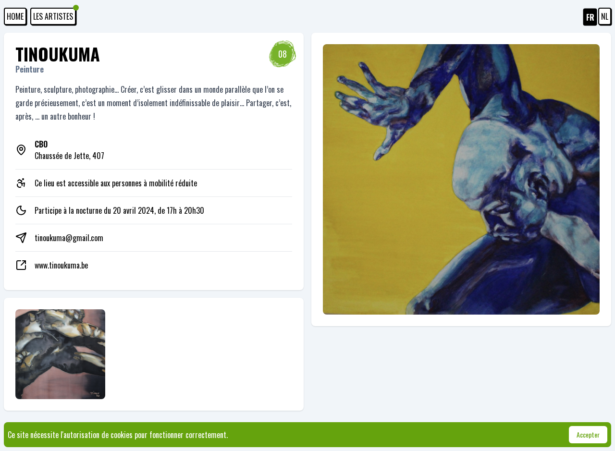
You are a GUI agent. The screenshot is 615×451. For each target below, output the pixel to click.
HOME (15, 16)
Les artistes (53, 16)
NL (604, 16)
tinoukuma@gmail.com (69, 238)
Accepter (588, 434)
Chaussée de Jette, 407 (69, 149)
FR (590, 17)
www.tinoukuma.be (61, 265)
